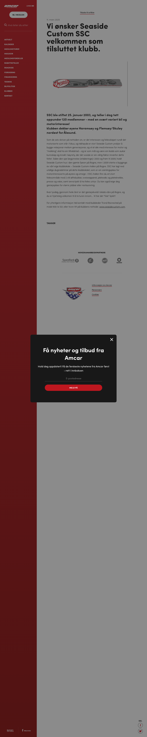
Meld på (73, 387)
